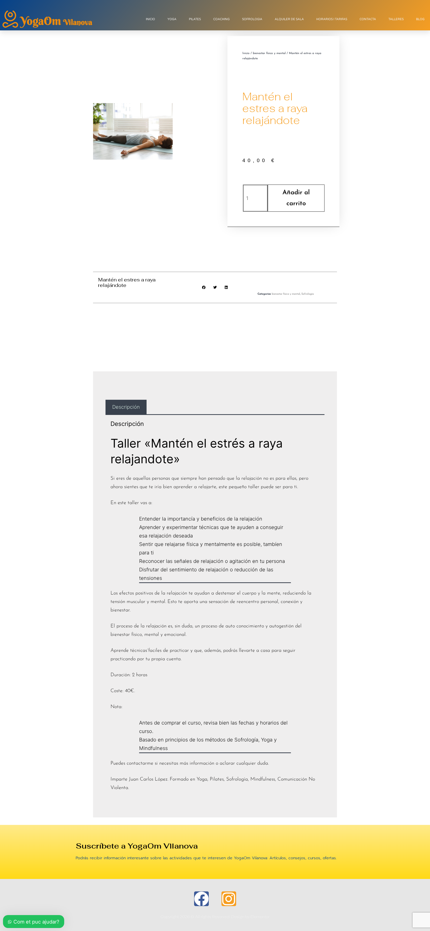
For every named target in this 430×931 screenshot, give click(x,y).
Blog (420, 19)
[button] (204, 287)
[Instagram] (228, 898)
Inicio (150, 19)
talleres (396, 19)
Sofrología (307, 294)
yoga (171, 19)
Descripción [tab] (126, 407)
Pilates (195, 19)
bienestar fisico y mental (269, 53)
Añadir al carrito (296, 198)
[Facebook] (201, 898)
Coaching (221, 19)
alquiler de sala (289, 19)
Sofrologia (252, 19)
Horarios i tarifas (331, 19)
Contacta (368, 19)
